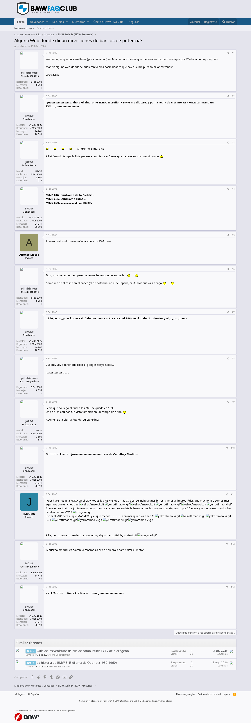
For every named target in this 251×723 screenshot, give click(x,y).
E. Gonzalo (222, 653)
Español (34, 694)
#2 (233, 96)
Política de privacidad (209, 694)
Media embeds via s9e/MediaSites (156, 700)
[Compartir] (228, 53)
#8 (233, 358)
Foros (20, 22)
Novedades (37, 22)
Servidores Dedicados (31, 710)
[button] (47, 21)
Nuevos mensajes (24, 28)
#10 (233, 447)
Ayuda (226, 694)
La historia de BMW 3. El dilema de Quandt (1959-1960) (77, 662)
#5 (233, 235)
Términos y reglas (185, 694)
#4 (233, 188)
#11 (233, 494)
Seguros (134, 22)
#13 (233, 586)
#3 (233, 142)
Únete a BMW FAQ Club (108, 22)
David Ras (31, 654)
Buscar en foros (45, 28)
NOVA (29, 563)
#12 (233, 543)
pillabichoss (23, 46)
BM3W (29, 116)
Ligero (21, 694)
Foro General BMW (60, 654)
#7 (233, 312)
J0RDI (29, 162)
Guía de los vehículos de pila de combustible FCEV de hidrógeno (83, 651)
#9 (233, 401)
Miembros (78, 22)
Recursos (58, 22)
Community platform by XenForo (108, 700)
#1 (233, 52)
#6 (233, 269)
